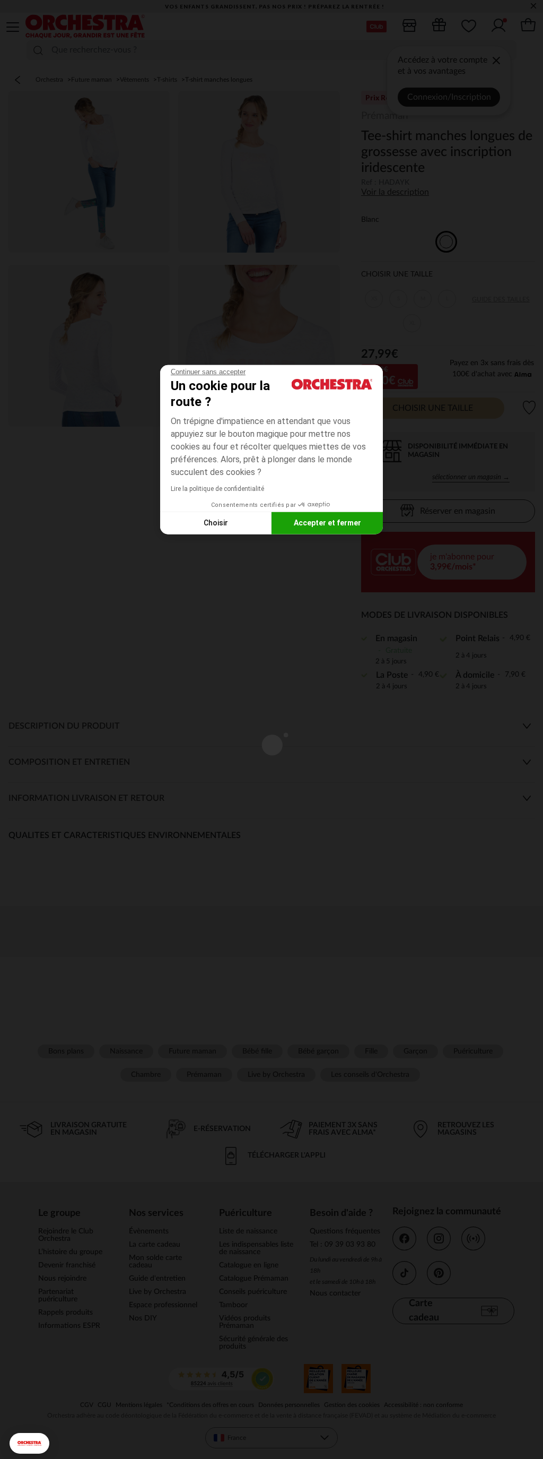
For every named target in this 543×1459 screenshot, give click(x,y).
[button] (29, 1443)
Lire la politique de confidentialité (217, 488)
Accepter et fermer (327, 523)
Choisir (216, 523)
